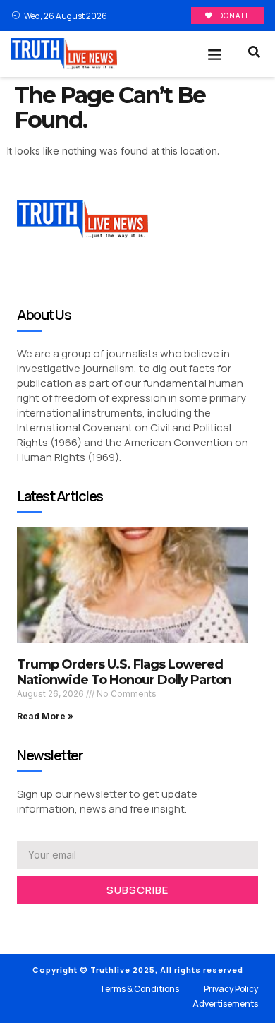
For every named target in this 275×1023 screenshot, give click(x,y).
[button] (215, 54)
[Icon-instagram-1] (63, 923)
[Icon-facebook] (21, 923)
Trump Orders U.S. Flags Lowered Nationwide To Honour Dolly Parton (124, 672)
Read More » (45, 716)
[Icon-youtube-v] (84, 923)
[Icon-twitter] (42, 923)
